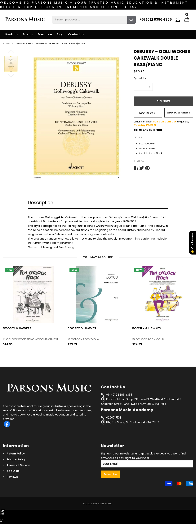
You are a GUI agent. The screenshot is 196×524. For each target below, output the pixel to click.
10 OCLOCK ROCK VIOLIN (83, 339)
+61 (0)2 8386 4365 (156, 19)
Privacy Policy (16, 459)
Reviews (12, 477)
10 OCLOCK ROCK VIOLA (18, 339)
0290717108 (113, 418)
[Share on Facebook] (136, 168)
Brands (28, 34)
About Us (13, 471)
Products (11, 34)
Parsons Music (103, 503)
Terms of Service (18, 465)
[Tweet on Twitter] (141, 168)
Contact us (76, 34)
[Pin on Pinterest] (147, 168)
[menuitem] (11, 34)
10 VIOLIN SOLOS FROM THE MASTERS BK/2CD (161, 339)
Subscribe (110, 474)
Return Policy (16, 453)
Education (45, 34)
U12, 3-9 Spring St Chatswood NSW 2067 (132, 422)
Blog (60, 34)
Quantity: (140, 78)
